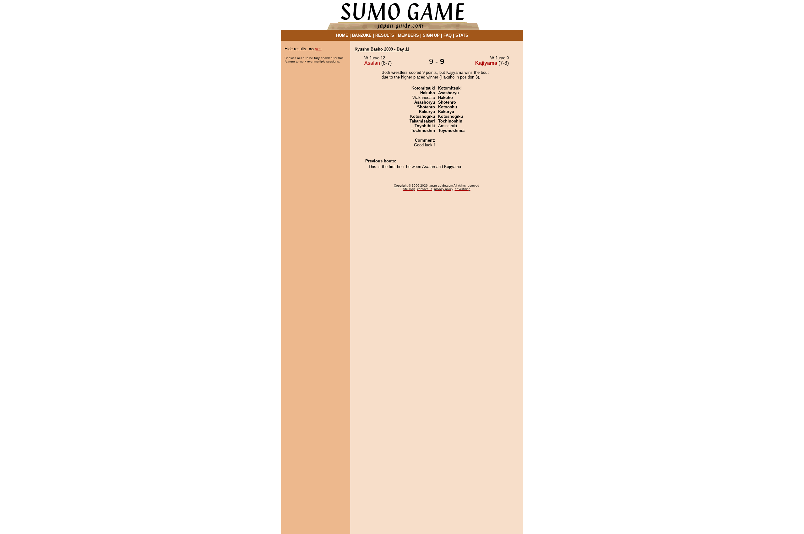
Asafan (372, 63)
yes (318, 48)
